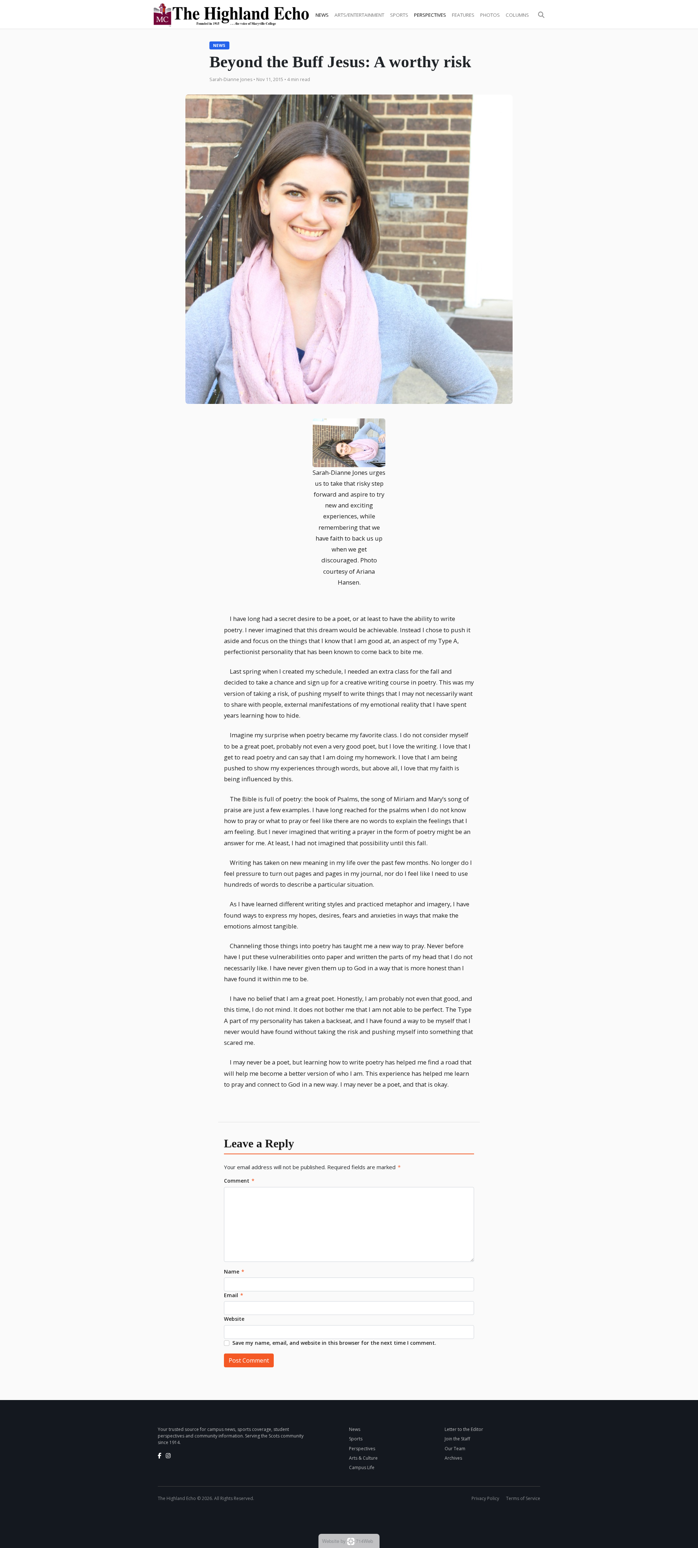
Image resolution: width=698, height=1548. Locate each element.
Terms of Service (523, 1498)
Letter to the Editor (464, 1429)
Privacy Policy (485, 1498)
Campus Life (361, 1467)
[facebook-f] (159, 1456)
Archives (453, 1458)
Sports (399, 15)
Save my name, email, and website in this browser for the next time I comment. (334, 1342)
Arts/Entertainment (359, 15)
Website (234, 1318)
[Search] (541, 15)
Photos (490, 15)
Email (233, 1295)
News (322, 15)
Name (234, 1271)
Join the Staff (457, 1439)
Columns (517, 15)
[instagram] (168, 1456)
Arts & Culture (363, 1458)
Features (463, 15)
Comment (239, 1180)
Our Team (455, 1448)
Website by (347, 1540)
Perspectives (430, 15)
